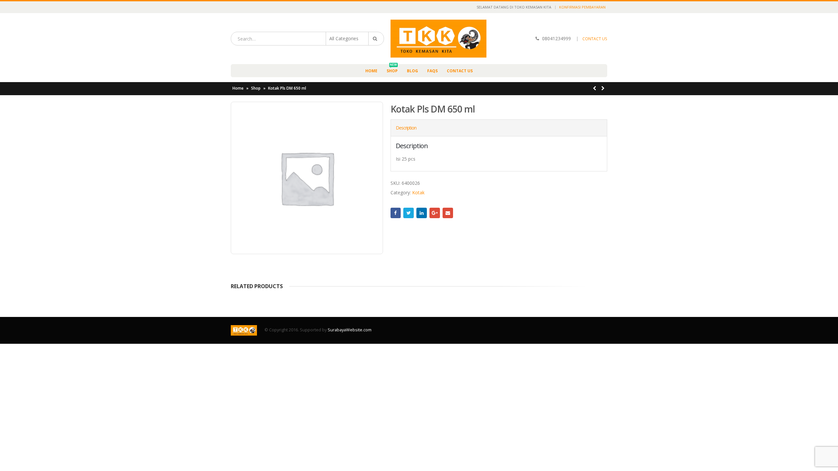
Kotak (418, 192)
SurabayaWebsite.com (350, 330)
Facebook (396, 213)
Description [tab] (406, 128)
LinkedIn (421, 213)
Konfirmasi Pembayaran (582, 7)
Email (448, 213)
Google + (434, 213)
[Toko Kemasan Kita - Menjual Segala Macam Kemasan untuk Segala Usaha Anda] (438, 39)
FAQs (432, 71)
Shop (392, 69)
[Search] (376, 38)
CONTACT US (594, 39)
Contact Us (460, 71)
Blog (412, 71)
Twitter (408, 213)
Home (371, 71)
